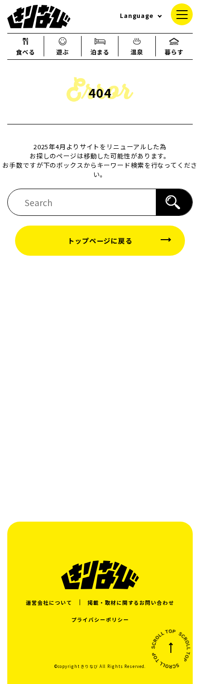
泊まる (99, 52)
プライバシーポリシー (100, 619)
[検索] (174, 202)
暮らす (174, 52)
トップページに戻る (100, 241)
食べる (25, 52)
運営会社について (49, 602)
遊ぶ (62, 52)
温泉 (137, 52)
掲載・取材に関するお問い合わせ (130, 602)
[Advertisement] (100, 388)
